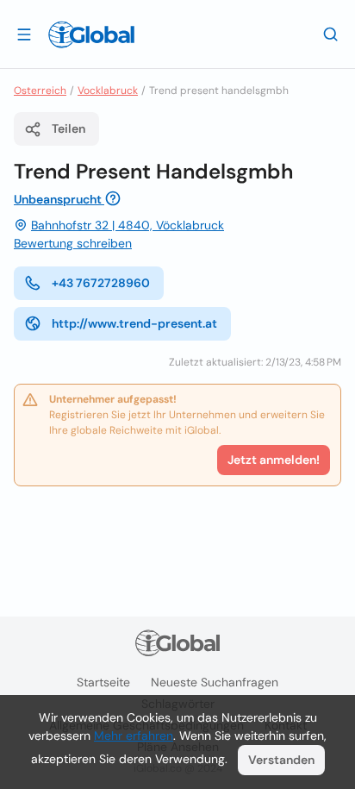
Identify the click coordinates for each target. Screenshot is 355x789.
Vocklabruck (108, 90)
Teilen (68, 128)
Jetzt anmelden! (273, 459)
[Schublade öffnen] (24, 33)
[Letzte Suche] (331, 33)
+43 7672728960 (101, 283)
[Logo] (91, 34)
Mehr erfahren (133, 735)
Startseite (103, 682)
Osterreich (40, 90)
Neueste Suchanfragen (214, 682)
